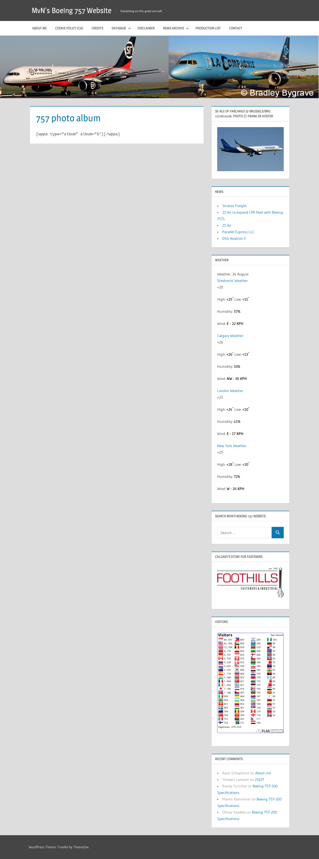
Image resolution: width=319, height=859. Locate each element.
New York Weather (231, 445)
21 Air (226, 225)
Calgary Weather (230, 335)
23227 (259, 779)
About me (39, 28)
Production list (208, 28)
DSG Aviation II (234, 238)
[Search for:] (244, 532)
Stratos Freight (234, 205)
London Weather (230, 390)
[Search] (278, 532)
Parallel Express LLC (238, 232)
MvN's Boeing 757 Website (71, 10)
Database (119, 28)
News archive (173, 28)
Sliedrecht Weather (233, 280)
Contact (235, 28)
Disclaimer (146, 28)
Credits (97, 28)
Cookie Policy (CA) (69, 28)
